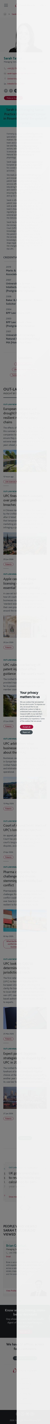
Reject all (26, 732)
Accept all (27, 727)
